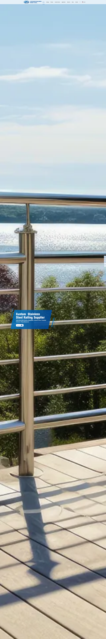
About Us (68, 2)
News (73, 2)
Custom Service (57, 2)
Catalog (47, 2)
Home (44, 2)
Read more (19, 325)
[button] (83, 2)
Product (51, 2)
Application (63, 2)
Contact (76, 2)
